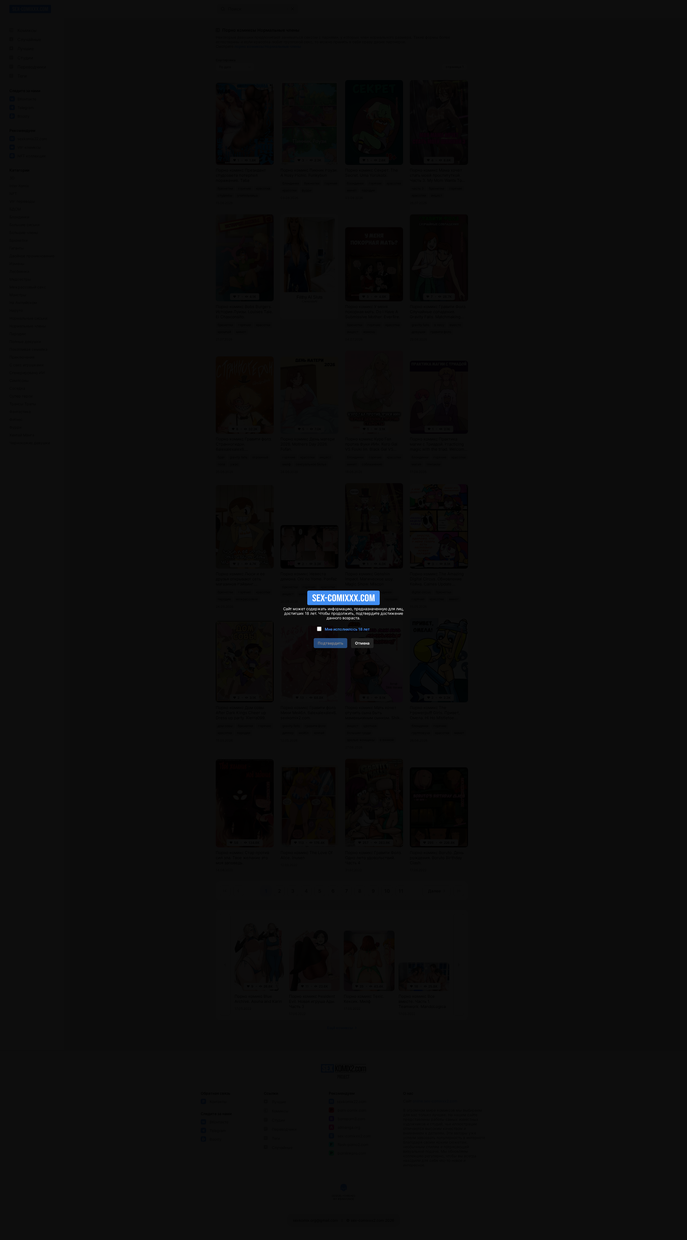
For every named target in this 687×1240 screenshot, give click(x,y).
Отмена (362, 643)
